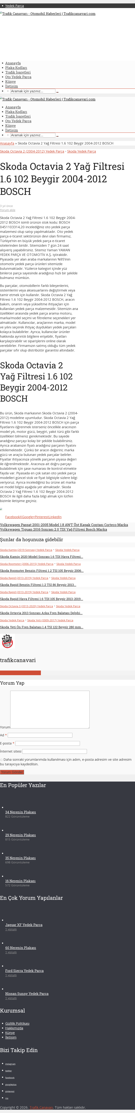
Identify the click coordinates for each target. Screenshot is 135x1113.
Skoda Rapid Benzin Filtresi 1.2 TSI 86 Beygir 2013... (38, 585)
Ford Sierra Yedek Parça (24, 970)
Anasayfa (13, 63)
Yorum (5, 727)
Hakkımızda (14, 1028)
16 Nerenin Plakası (20, 881)
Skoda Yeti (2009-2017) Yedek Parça (50, 620)
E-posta (7, 743)
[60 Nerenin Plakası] (14, 943)
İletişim (11, 86)
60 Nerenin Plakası (20, 947)
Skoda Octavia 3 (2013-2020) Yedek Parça (26, 606)
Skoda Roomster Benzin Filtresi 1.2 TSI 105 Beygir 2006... (42, 570)
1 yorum (11, 929)
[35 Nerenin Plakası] (14, 853)
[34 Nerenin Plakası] (14, 807)
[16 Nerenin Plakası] (14, 876)
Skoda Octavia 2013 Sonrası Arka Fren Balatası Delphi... (41, 613)
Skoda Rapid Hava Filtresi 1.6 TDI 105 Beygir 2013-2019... (41, 599)
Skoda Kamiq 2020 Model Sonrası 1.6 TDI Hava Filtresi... (41, 557)
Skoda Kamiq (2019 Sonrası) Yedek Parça (26, 550)
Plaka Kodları (16, 67)
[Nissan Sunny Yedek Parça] (14, 989)
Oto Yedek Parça (18, 77)
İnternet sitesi (10, 751)
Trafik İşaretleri (18, 72)
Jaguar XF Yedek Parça (23, 924)
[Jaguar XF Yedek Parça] (14, 920)
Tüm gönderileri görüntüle (20, 673)
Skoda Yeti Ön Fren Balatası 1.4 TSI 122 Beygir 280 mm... (41, 627)
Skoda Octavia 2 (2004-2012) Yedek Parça (32, 151)
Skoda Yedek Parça (81, 151)
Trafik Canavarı (41, 1107)
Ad (3, 735)
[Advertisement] (67, 38)
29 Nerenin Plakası (20, 835)
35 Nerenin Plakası (20, 858)
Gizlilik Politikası (17, 1023)
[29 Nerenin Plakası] (14, 830)
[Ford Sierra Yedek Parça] (14, 966)
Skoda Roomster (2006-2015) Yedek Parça (26, 564)
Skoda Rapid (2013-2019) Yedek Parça (24, 578)
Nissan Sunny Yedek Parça (27, 993)
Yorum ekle (7, 210)
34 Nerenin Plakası (20, 812)
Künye (10, 81)
